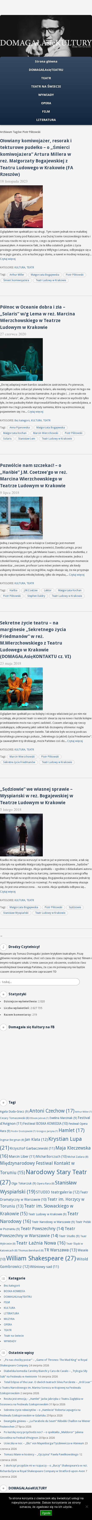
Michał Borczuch (51, 1157)
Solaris (7, 438)
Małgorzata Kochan (15, 433)
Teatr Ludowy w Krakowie (51, 280)
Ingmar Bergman (12, 1139)
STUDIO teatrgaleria (57, 1192)
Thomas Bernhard (30, 1250)
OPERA (46, 103)
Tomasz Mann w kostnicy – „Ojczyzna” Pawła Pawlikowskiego (41, 1454)
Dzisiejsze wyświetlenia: (21, 1001)
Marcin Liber (22, 1156)
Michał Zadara (77, 1156)
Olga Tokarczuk (23, 1183)
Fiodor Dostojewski (23, 1131)
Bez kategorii (22, 420)
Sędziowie (75, 907)
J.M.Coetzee (30, 590)
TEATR (46, 78)
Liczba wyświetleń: (17, 1008)
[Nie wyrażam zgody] (87, 1506)
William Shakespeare (41, 1258)
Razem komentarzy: (18, 1014)
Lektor (48, 590)
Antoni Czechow (51, 1111)
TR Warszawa (60, 1250)
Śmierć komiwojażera (16, 280)
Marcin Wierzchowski (45, 433)
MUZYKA (9, 1319)
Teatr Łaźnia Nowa (40, 1243)
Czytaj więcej (8, 258)
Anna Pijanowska (20, 427)
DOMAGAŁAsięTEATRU (46, 70)
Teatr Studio (69, 1236)
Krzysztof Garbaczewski (32, 1148)
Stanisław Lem (26, 438)
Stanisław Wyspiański (15, 912)
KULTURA (20, 267)
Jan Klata (36, 1139)
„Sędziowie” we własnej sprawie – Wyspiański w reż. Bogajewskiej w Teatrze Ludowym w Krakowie (36, 795)
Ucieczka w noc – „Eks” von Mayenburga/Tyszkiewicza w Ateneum (44, 1443)
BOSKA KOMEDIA (14, 1291)
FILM (46, 111)
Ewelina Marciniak (63, 1118)
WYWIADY (46, 95)
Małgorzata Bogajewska (45, 274)
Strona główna (46, 61)
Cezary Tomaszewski (14, 1118)
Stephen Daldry (36, 595)
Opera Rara (45, 1183)
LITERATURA (46, 120)
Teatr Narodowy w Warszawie (53, 1222)
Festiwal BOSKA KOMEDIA (45, 1124)
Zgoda (46, 1513)
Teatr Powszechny (42, 1228)
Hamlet (72, 1130)
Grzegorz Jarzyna (47, 1131)
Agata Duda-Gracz (14, 1111)
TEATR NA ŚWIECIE (46, 86)
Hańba (13, 590)
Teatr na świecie (14, 1335)
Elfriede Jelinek (39, 1118)
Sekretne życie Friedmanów (19, 762)
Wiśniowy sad (44, 1266)
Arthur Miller (17, 274)
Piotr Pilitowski (74, 274)
